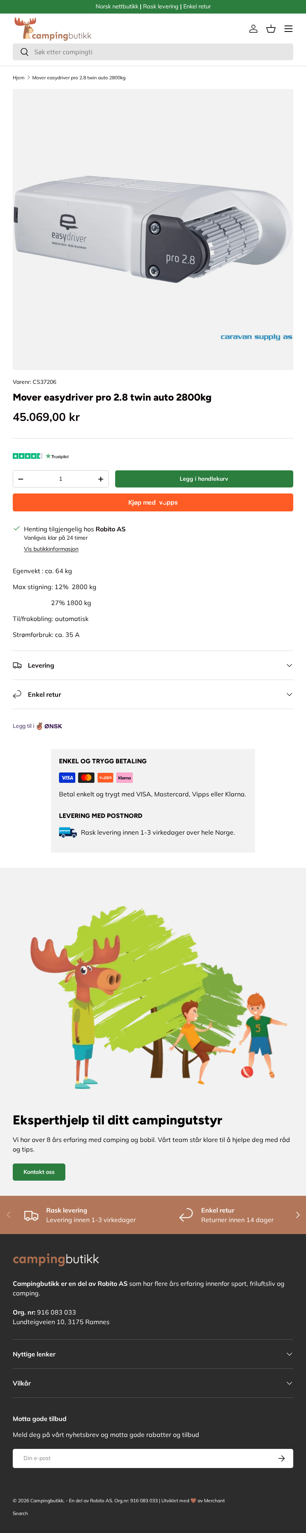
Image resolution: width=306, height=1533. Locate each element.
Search (20, 1513)
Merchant (214, 1501)
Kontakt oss (39, 1171)
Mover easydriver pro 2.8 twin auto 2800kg (79, 78)
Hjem (19, 78)
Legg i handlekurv (204, 478)
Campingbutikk (46, 1501)
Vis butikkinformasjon (51, 548)
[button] (271, 28)
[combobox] (153, 51)
